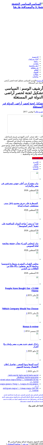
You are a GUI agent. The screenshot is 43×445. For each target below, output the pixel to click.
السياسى (35, 395)
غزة (29, 399)
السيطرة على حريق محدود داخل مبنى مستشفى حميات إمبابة (21, 204)
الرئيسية (35, 57)
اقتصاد (35, 72)
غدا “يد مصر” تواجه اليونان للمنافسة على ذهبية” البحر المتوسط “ (20, 224)
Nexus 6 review (30, 326)
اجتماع (16, 399)
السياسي (40, 395)
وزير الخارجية (10, 399)
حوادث (35, 63)
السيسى (23, 395)
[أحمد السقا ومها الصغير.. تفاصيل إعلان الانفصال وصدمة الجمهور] (32, 360)
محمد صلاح (23, 401)
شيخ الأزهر (36, 401)
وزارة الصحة (17, 397)
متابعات (35, 77)
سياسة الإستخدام (13, 444)
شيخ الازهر (10, 395)
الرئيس (5, 395)
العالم (36, 70)
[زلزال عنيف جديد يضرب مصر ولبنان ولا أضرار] (34, 340)
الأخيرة (35, 162)
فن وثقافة (34, 68)
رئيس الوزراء (17, 395)
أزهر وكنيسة (33, 66)
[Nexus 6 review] (32, 322)
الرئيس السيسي (39, 397)
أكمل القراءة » (37, 158)
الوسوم (35, 169)
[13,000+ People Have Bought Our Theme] (32, 284)
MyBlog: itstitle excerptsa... (27, 377)
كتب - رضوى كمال (34, 399)
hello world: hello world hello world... (23, 375)
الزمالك (32, 397)
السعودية (28, 401)
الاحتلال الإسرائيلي (25, 397)
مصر (31, 395)
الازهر (3, 397)
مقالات (35, 74)
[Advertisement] (21, 32)
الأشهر (36, 164)
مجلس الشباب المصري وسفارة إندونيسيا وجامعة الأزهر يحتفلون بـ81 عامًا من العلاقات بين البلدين (19, 266)
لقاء (32, 401)
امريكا (41, 399)
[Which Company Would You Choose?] (32, 304)
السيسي (28, 395)
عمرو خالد (39, 112)
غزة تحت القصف (22, 399)
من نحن (25, 444)
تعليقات (35, 166)
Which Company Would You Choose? (20, 309)
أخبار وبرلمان (33, 59)
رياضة (36, 61)
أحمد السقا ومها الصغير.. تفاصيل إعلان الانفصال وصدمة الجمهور (21, 365)
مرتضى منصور (9, 397)
